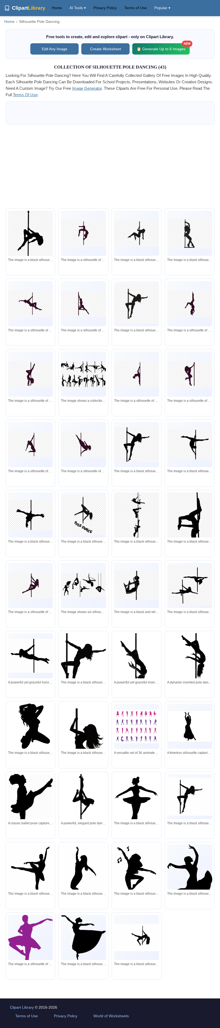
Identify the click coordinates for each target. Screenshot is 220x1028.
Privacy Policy (105, 8)
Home (57, 8)
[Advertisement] (110, 166)
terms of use (25, 94)
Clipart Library (22, 1007)
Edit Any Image (54, 49)
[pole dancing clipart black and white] (136, 528)
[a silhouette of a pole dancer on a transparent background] (136, 304)
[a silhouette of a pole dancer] (83, 663)
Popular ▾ (162, 8)
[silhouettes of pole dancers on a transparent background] (83, 585)
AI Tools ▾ (77, 8)
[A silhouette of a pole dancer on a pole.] (189, 797)
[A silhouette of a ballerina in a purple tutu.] (30, 945)
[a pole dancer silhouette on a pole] (30, 515)
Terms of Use (135, 8)
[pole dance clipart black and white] (83, 515)
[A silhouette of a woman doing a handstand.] (83, 870)
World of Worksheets (111, 1016)
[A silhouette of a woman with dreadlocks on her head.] (30, 727)
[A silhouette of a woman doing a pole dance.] (136, 937)
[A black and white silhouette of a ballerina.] (136, 807)
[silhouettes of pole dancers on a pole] (83, 374)
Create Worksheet (105, 49)
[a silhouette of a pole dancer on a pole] (83, 233)
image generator (87, 88)
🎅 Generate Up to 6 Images (163, 47)
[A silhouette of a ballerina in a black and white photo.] (30, 875)
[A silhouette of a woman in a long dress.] (189, 877)
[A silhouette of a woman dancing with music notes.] (136, 879)
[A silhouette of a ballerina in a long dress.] (83, 937)
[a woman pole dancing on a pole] (136, 585)
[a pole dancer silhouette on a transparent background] (30, 237)
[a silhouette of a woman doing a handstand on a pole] (189, 304)
